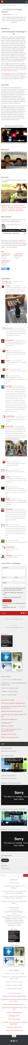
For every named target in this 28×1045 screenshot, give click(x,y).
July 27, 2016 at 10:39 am (14, 486)
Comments (7, 281)
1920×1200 (4, 210)
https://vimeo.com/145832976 (8, 751)
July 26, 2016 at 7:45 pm (17, 360)
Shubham (4, 691)
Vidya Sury (7, 285)
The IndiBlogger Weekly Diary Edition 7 (14, 920)
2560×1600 (11, 210)
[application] (14, 230)
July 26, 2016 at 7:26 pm (17, 285)
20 (26, 5)
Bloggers (3, 5)
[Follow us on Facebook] (24, 613)
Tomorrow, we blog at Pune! (14, 915)
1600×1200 (5, 209)
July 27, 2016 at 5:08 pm (15, 524)
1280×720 (21, 205)
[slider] (23, 230)
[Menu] (26, 2)
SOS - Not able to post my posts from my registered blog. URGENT (11, 730)
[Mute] (20, 229)
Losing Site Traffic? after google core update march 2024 (14, 715)
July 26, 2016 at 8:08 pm (19, 386)
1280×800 (3, 207)
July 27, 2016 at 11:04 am (16, 498)
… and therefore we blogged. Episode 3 (5, 254)
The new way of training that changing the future (13, 703)
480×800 (3, 205)
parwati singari (8, 555)
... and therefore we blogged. (14, 923)
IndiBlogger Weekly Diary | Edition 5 (14, 918)
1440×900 (23, 207)
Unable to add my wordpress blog (9, 737)
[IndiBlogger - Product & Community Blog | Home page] (2, 2)
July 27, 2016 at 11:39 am (15, 350)
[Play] (3, 229)
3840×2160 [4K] (19, 210)
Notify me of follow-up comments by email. (13, 593)
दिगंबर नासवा (7, 498)
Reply (6, 325)
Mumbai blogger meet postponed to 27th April (14, 917)
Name (4, 577)
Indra (6, 470)
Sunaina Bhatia (8, 386)
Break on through (17, 679)
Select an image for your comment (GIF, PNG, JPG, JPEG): (14, 604)
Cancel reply (22, 607)
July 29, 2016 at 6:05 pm (13, 540)
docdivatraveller (9, 426)
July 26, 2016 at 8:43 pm (14, 470)
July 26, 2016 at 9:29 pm (16, 476)
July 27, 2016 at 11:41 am (15, 461)
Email (16, 577)
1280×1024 (10, 207)
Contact (14, 913)
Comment (5, 567)
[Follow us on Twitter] (21, 613)
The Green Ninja (21, 59)
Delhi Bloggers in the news (14, 925)
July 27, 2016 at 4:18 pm (19, 509)
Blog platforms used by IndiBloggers (14, 911)
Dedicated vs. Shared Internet (8, 734)
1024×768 (15, 205)
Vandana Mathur (9, 509)
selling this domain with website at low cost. (12, 711)
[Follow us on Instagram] (26, 613)
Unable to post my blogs (7, 726)
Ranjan (4, 694)
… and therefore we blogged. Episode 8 (18, 254)
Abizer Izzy (5, 688)
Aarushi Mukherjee (6, 14)
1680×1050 (12, 209)
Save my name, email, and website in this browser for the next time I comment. (14, 589)
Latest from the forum (7, 700)
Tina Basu (7, 476)
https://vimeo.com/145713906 (8, 778)
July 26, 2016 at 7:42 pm (20, 340)
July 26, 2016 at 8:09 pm (19, 426)
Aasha (6, 524)
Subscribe (5, 860)
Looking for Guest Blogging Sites (9, 719)
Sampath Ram (5, 683)
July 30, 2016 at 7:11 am (19, 555)
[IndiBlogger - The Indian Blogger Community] (6, 661)
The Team (13, 5)
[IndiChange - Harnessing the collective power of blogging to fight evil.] (7, 646)
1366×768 (17, 207)
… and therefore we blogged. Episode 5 (5, 261)
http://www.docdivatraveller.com (12, 438)
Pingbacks (17, 281)
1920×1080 (19, 209)
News (8, 5)
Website (5, 582)
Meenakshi (17, 563)
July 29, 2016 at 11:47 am (21, 416)
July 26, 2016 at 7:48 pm (15, 375)
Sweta (6, 375)
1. (10, 233)
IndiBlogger (7, 73)
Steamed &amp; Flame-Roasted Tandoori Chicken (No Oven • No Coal (13, 707)
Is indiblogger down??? (6, 722)
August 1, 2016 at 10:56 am (13, 548)
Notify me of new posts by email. (12, 597)
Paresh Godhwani (9, 340)
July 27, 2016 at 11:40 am (15, 369)
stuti (6, 486)
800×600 (9, 205)
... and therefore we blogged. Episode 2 (14, 922)
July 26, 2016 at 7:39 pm (19, 328)
